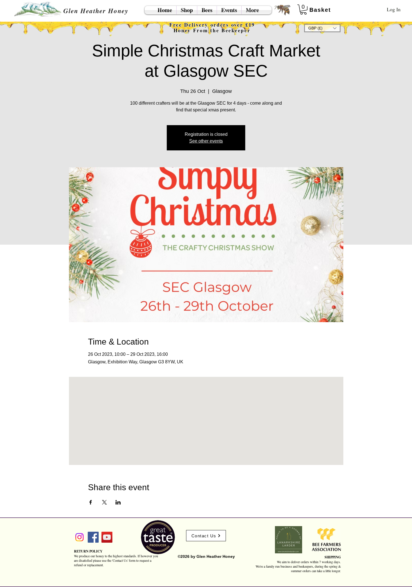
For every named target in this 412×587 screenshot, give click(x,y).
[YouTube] (106, 537)
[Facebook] (93, 537)
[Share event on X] (104, 502)
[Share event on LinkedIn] (118, 502)
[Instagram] (79, 537)
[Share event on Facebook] (90, 502)
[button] (322, 28)
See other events (206, 141)
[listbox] (322, 28)
